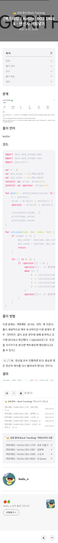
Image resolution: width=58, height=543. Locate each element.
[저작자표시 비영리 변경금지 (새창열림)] (28, 393)
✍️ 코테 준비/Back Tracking (29, 13)
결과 (5, 373)
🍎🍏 (6, 501)
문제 (5, 93)
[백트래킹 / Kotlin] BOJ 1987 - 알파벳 (20, 413)
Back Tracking (25, 401)
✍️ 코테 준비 (10, 401)
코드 (5, 144)
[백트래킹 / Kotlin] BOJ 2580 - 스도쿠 (20, 417)
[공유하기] (7, 393)
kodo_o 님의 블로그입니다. (16, 505)
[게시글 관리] (14, 393)
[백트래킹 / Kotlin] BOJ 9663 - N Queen (21, 420)
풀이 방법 (9, 316)
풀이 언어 (9, 128)
